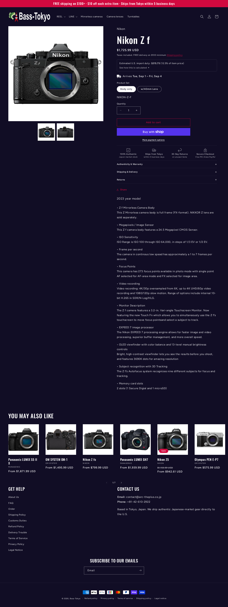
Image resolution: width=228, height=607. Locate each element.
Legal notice (160, 598)
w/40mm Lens (149, 89)
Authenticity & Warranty (130, 164)
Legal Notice (15, 550)
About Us (13, 497)
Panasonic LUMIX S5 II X (22, 461)
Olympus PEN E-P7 (206, 459)
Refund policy (90, 598)
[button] (61, 16)
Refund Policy (16, 526)
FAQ (11, 503)
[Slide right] (121, 482)
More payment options (153, 140)
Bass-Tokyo (75, 598)
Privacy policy (107, 598)
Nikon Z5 (163, 459)
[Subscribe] (140, 570)
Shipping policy (175, 55)
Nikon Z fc (89, 459)
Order (11, 509)
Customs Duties (17, 520)
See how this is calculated (133, 67)
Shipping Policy (17, 514)
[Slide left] (106, 482)
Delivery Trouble (17, 532)
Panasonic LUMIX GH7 (134, 459)
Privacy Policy (16, 544)
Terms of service (125, 598)
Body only (126, 89)
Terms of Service (18, 538)
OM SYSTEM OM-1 (57, 459)
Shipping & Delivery (127, 172)
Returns (121, 179)
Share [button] (123, 189)
